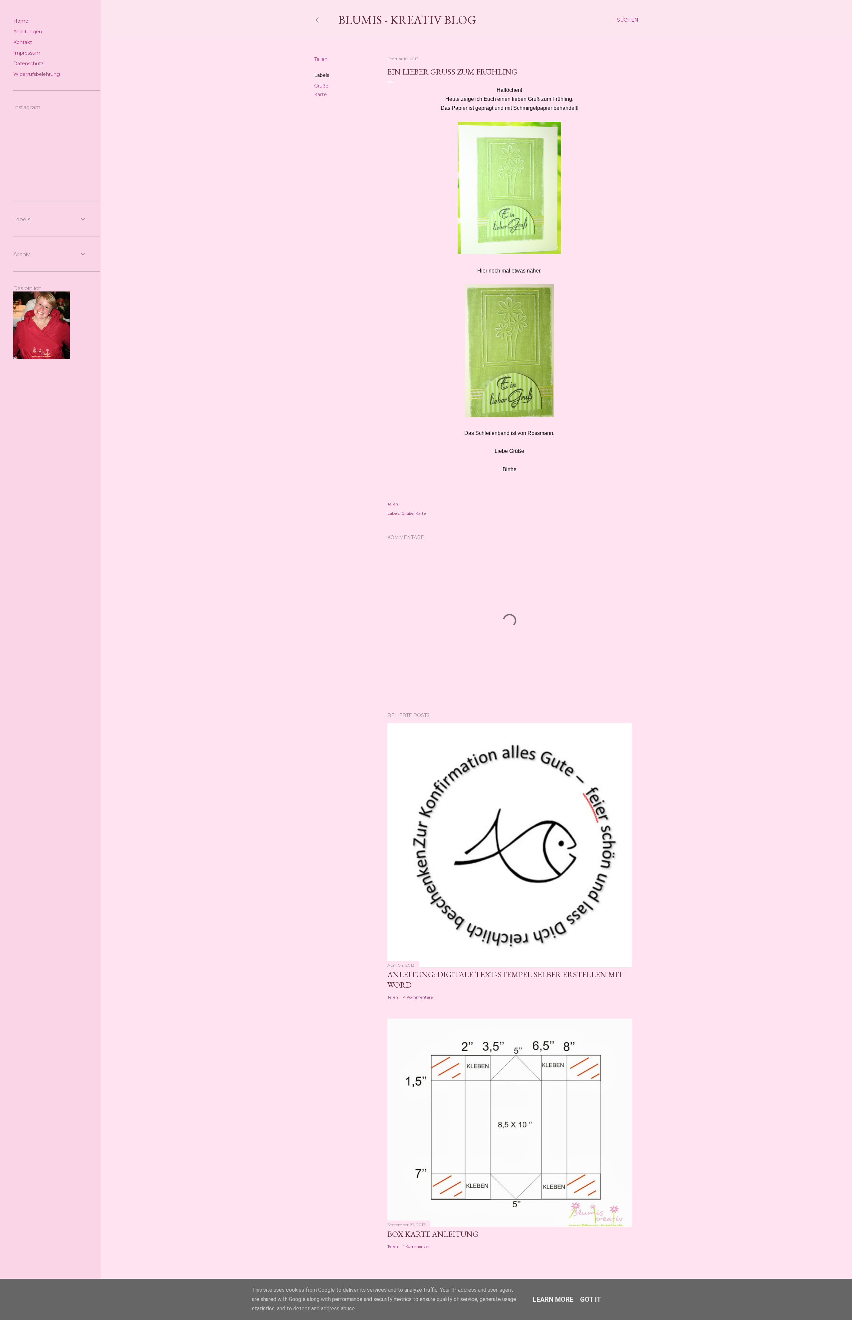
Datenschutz (28, 64)
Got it (590, 1299)
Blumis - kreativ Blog (407, 20)
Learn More (553, 1299)
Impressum (26, 53)
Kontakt (22, 42)
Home (20, 21)
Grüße (321, 86)
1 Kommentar (416, 1246)
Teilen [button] (320, 59)
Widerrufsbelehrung (36, 74)
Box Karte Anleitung (432, 1234)
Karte (320, 94)
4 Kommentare (418, 997)
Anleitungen (27, 32)
